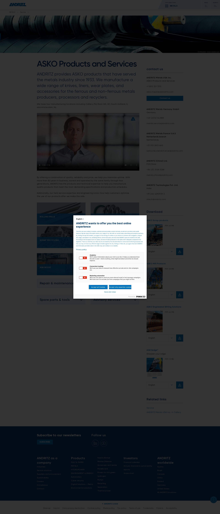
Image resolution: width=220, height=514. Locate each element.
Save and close (110, 292)
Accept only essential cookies (120, 287)
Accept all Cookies (98, 287)
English (79, 219)
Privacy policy (81, 249)
